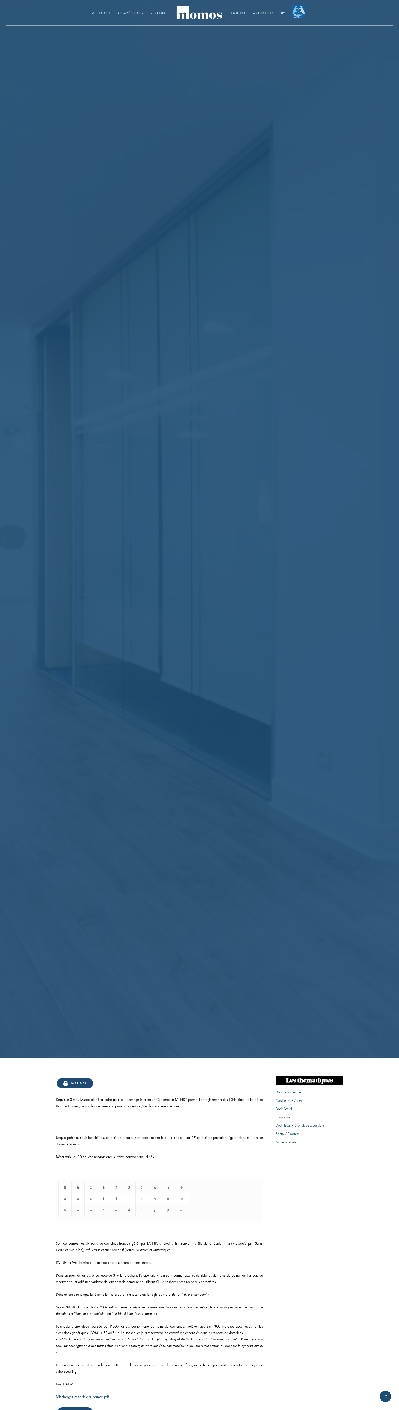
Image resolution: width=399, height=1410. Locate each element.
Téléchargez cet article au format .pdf (82, 1396)
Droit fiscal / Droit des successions (300, 1125)
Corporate (283, 1117)
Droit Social (284, 1108)
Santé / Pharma (287, 1133)
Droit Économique (288, 1092)
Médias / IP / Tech (290, 1100)
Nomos (165, 594)
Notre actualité (286, 1142)
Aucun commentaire (222, 594)
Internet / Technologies (199, 567)
